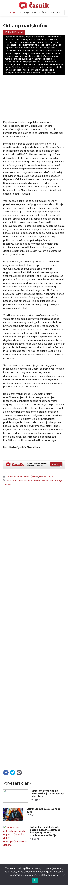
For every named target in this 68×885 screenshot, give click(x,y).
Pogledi (13, 12)
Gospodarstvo (55, 12)
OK (34, 880)
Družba (42, 12)
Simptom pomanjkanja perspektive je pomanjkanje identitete (47, 793)
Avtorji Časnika (31, 476)
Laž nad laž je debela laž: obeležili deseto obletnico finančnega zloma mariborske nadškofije (45, 831)
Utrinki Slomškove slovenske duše (43, 810)
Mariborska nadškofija (45, 480)
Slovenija (24, 12)
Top (5, 12)
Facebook (6, 772)
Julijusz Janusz (26, 480)
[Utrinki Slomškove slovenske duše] (13, 820)
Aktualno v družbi (14, 476)
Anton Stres (12, 480)
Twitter (12, 772)
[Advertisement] (34, 626)
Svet (34, 12)
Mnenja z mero (46, 476)
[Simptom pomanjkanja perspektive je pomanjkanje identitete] (15, 801)
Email (19, 772)
